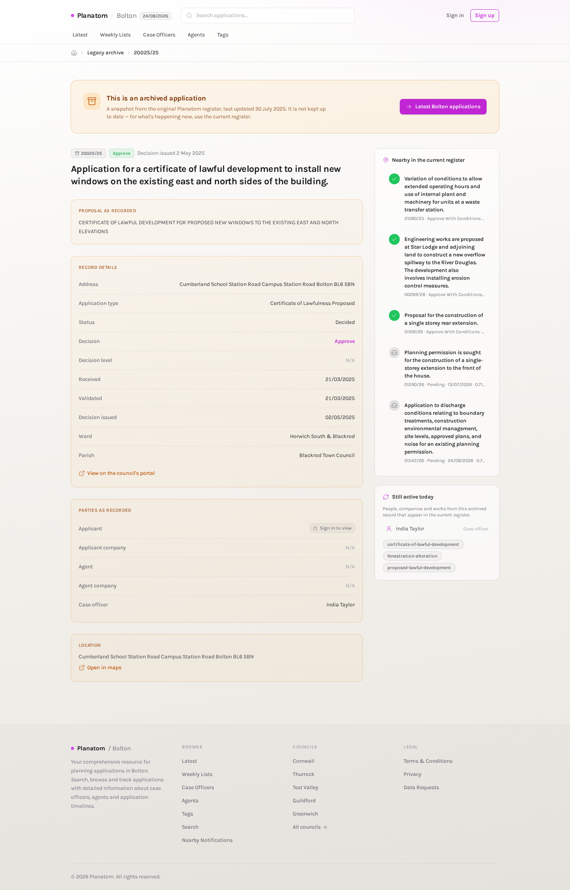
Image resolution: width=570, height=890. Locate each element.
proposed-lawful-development (419, 567)
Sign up (484, 15)
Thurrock (303, 774)
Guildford (304, 800)
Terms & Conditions (428, 761)
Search (190, 827)
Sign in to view (336, 528)
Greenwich (305, 813)
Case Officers (159, 34)
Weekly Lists (115, 34)
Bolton (126, 15)
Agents (196, 34)
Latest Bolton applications (447, 106)
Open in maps (104, 667)
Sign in (455, 15)
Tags (222, 34)
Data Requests (421, 787)
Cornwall (303, 761)
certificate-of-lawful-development (423, 544)
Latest (80, 34)
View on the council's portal (121, 473)
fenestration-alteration (412, 556)
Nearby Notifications (207, 840)
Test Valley (305, 787)
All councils (307, 827)
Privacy (412, 774)
